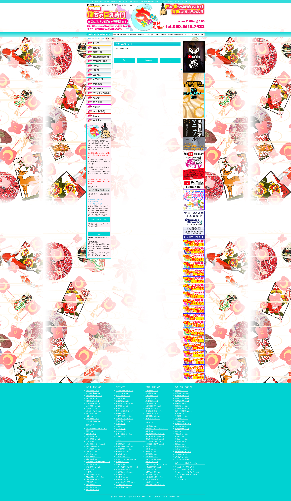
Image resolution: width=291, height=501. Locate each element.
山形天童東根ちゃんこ (94, 393)
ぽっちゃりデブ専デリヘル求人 (186, 474)
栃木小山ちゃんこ (92, 454)
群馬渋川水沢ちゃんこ (94, 474)
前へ (125, 60)
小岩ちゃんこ (120, 424)
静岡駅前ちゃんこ (122, 462)
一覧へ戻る (147, 60)
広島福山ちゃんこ (181, 406)
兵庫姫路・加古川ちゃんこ (155, 444)
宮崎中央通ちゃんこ (182, 441)
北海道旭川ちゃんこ (93, 406)
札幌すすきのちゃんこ (94, 411)
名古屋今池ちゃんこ (123, 444)
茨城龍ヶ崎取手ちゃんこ (124, 391)
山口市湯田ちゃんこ (182, 454)
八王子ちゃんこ (121, 431)
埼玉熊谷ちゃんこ (92, 451)
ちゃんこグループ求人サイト (185, 469)
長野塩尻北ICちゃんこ (153, 413)
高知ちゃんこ (180, 431)
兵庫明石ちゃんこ (152, 454)
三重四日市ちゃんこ (123, 457)
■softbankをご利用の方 (95, 204)
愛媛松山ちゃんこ (181, 391)
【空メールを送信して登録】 (99, 219)
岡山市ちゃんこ (180, 444)
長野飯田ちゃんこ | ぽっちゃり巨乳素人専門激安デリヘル (135, 496)
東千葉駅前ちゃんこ (93, 439)
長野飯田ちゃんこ (152, 403)
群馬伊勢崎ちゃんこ (93, 485)
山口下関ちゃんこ (181, 426)
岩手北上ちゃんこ (92, 408)
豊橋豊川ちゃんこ (122, 464)
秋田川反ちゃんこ (92, 398)
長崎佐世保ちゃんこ (182, 396)
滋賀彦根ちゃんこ (152, 426)
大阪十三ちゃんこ (152, 462)
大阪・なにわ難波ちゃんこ (155, 485)
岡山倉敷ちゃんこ (181, 434)
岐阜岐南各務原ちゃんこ (124, 469)
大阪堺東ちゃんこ (152, 457)
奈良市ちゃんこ (151, 449)
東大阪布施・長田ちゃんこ (155, 441)
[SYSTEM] (98, 56)
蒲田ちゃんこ (120, 429)
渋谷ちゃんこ (120, 426)
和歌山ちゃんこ (151, 431)
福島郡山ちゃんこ (92, 416)
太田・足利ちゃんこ (123, 396)
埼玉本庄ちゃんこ (92, 464)
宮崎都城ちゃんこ (181, 413)
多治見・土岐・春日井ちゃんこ (127, 459)
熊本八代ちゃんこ (181, 439)
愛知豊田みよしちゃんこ (124, 472)
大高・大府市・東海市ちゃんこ (127, 467)
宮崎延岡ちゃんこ (181, 457)
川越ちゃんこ (91, 441)
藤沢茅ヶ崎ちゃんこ (93, 487)
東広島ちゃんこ (180, 436)
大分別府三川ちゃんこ (183, 459)
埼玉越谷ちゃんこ (92, 490)
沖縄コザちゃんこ (181, 449)
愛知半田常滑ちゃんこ (124, 479)
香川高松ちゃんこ (181, 403)
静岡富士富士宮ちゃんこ (124, 487)
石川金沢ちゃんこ (152, 396)
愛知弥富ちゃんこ (122, 454)
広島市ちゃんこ (180, 421)
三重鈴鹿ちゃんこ (122, 477)
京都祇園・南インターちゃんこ (157, 429)
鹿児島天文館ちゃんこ (183, 393)
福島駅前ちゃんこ (92, 419)
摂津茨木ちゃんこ (152, 469)
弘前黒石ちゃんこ (92, 401)
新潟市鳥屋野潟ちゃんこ (154, 411)
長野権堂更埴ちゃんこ (153, 408)
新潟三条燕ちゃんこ (153, 419)
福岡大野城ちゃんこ (182, 429)
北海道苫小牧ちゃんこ (94, 421)
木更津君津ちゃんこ (93, 467)
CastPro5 (177, 496)
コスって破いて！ (181, 479)
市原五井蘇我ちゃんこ (124, 416)
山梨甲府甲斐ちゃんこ (153, 406)
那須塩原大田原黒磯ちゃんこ (126, 403)
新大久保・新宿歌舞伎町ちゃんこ (98, 462)
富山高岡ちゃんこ (152, 393)
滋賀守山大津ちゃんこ (153, 472)
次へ (170, 60)
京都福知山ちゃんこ (153, 482)
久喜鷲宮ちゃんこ (122, 398)
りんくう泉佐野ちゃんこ (154, 459)
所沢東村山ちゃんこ (123, 393)
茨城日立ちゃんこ (122, 436)
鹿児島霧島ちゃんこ (182, 401)
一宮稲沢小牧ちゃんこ (124, 451)
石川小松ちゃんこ (152, 391)
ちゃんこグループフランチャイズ (187, 472)
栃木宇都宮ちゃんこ (93, 449)
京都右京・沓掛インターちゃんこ (157, 464)
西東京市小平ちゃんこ (124, 421)
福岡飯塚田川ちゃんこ (183, 424)
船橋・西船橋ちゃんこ (124, 434)
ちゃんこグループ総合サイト (185, 467)
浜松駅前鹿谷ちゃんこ (124, 485)
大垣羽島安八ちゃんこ (124, 449)
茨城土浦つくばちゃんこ (95, 477)
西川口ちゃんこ (92, 431)
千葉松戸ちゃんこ (92, 482)
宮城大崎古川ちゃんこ (94, 396)
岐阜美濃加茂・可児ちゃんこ (126, 482)
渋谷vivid (178, 477)
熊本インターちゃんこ (183, 398)
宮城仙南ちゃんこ (92, 391)
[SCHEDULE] (98, 47)
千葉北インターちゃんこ (124, 419)
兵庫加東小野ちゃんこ (153, 474)
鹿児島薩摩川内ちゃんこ (184, 408)
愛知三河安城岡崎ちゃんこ (125, 446)
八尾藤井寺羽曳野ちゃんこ (155, 446)
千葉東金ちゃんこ (92, 472)
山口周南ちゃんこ (181, 419)
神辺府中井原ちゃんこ (183, 452)
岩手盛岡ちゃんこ (92, 413)
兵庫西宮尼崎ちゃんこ (153, 479)
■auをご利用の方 (93, 202)
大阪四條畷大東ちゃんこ (154, 477)
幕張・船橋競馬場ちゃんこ (125, 411)
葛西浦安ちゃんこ (122, 406)
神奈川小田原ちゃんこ (94, 479)
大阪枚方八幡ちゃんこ (153, 467)
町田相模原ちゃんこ (93, 457)
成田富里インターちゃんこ (95, 444)
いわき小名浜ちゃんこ (94, 403)
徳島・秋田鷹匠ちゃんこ (184, 411)
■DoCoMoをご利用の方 (95, 200)
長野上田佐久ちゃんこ (153, 416)
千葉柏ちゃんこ (121, 413)
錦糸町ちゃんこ (92, 469)
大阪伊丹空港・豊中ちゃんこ (156, 436)
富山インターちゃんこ (153, 398)
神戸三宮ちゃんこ (152, 451)
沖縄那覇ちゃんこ (181, 416)
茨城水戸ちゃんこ (92, 436)
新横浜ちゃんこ (121, 408)
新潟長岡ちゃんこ (152, 401)
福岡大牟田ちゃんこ (182, 447)
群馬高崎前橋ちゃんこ (94, 446)
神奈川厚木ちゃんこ (93, 459)
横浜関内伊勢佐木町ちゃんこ (96, 429)
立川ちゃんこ (91, 434)
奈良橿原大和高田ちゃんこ (155, 434)
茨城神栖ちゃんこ (122, 401)
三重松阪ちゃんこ (122, 474)
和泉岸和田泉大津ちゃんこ (155, 439)
